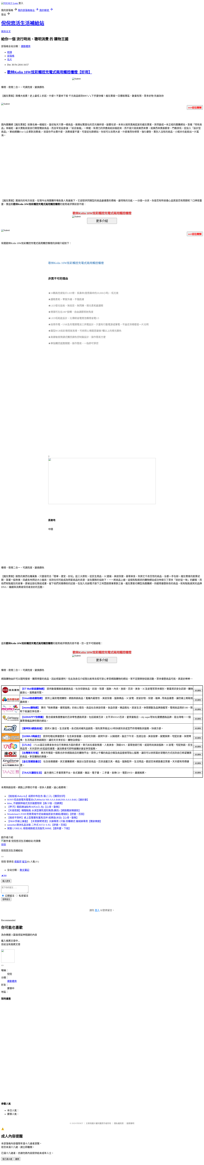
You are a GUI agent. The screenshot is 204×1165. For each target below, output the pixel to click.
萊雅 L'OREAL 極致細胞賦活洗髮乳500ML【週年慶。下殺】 (39, 828)
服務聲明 (130, 1123)
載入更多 (6, 881)
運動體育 (25, 46)
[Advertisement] (77, 163)
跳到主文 (6, 31)
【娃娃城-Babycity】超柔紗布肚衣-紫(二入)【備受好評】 (36, 796)
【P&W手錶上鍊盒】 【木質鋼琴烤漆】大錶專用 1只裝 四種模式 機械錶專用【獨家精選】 (54, 821)
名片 (9, 59)
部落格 (10, 56)
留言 (24, 861)
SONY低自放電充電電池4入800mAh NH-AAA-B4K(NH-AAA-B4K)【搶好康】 (48, 799)
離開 (17, 1159)
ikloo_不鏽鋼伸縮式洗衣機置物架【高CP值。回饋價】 (35, 803)
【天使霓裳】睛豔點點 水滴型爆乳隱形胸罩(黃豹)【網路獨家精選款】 (44, 810)
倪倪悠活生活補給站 (22, 23)
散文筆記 (24, 870)
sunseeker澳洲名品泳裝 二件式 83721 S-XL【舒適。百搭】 (37, 825)
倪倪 (3, 844)
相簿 (9, 52)
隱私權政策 (119, 1123)
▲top (4, 875)
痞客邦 (18, 861)
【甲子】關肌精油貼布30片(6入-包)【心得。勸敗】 (34, 807)
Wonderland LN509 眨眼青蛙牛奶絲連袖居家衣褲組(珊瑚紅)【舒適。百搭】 (46, 814)
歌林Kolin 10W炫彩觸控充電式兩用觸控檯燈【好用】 (49, 72)
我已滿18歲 (7, 1159)
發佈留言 (6, 899)
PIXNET (79, 1123)
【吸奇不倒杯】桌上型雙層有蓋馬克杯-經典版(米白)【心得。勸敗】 (43, 817)
